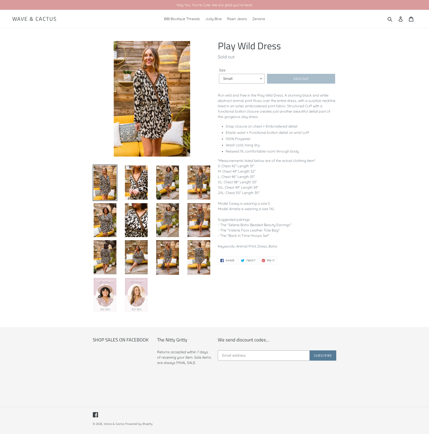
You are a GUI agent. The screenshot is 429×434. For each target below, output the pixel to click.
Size (222, 70)
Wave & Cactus (34, 19)
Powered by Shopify (138, 424)
